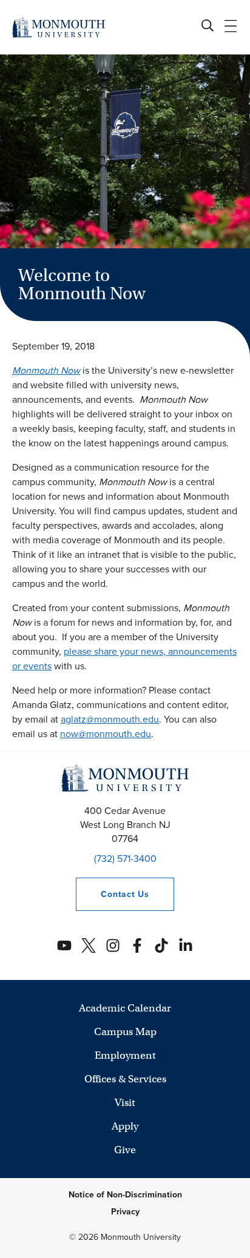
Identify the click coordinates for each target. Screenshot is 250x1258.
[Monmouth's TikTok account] (161, 945)
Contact (112, 894)
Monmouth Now (46, 370)
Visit (125, 1102)
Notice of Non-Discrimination (125, 1194)
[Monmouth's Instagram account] (113, 945)
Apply (125, 1126)
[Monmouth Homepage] (58, 27)
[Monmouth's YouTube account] (64, 945)
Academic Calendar (125, 1008)
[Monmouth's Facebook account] (137, 945)
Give (125, 1150)
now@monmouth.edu (105, 734)
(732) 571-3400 (125, 859)
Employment (125, 1055)
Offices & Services (125, 1079)
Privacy (125, 1211)
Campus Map (125, 1031)
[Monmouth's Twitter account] (88, 945)
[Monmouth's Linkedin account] (185, 945)
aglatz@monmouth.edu (110, 719)
